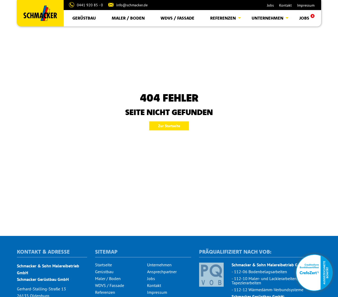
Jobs (270, 5)
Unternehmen (267, 18)
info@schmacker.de (132, 5)
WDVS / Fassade (177, 18)
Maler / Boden (128, 18)
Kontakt (285, 5)
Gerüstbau (84, 18)
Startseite (103, 264)
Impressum (305, 5)
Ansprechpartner (162, 271)
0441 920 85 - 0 (90, 5)
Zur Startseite (169, 126)
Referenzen (223, 18)
